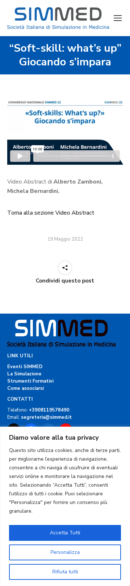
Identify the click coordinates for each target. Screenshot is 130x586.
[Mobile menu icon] (118, 18)
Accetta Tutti (65, 532)
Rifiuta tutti (65, 571)
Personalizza (65, 552)
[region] (65, 506)
